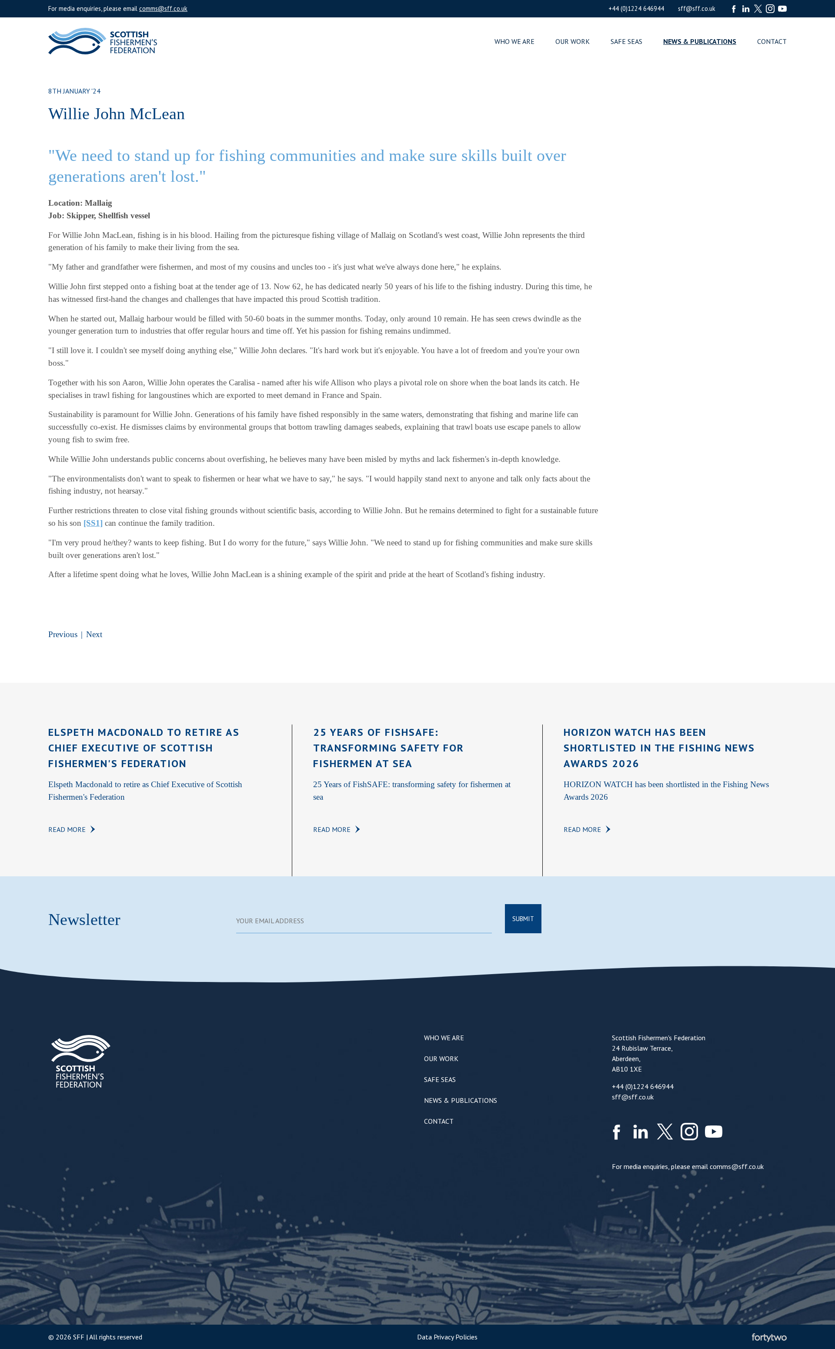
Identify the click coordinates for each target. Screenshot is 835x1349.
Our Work (572, 41)
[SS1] (93, 523)
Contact (772, 41)
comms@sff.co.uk (163, 8)
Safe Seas (626, 41)
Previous (62, 634)
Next (94, 634)
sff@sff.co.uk (696, 8)
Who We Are (514, 41)
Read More (67, 829)
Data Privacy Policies (447, 1336)
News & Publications (699, 41)
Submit (523, 919)
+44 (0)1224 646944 (636, 8)
